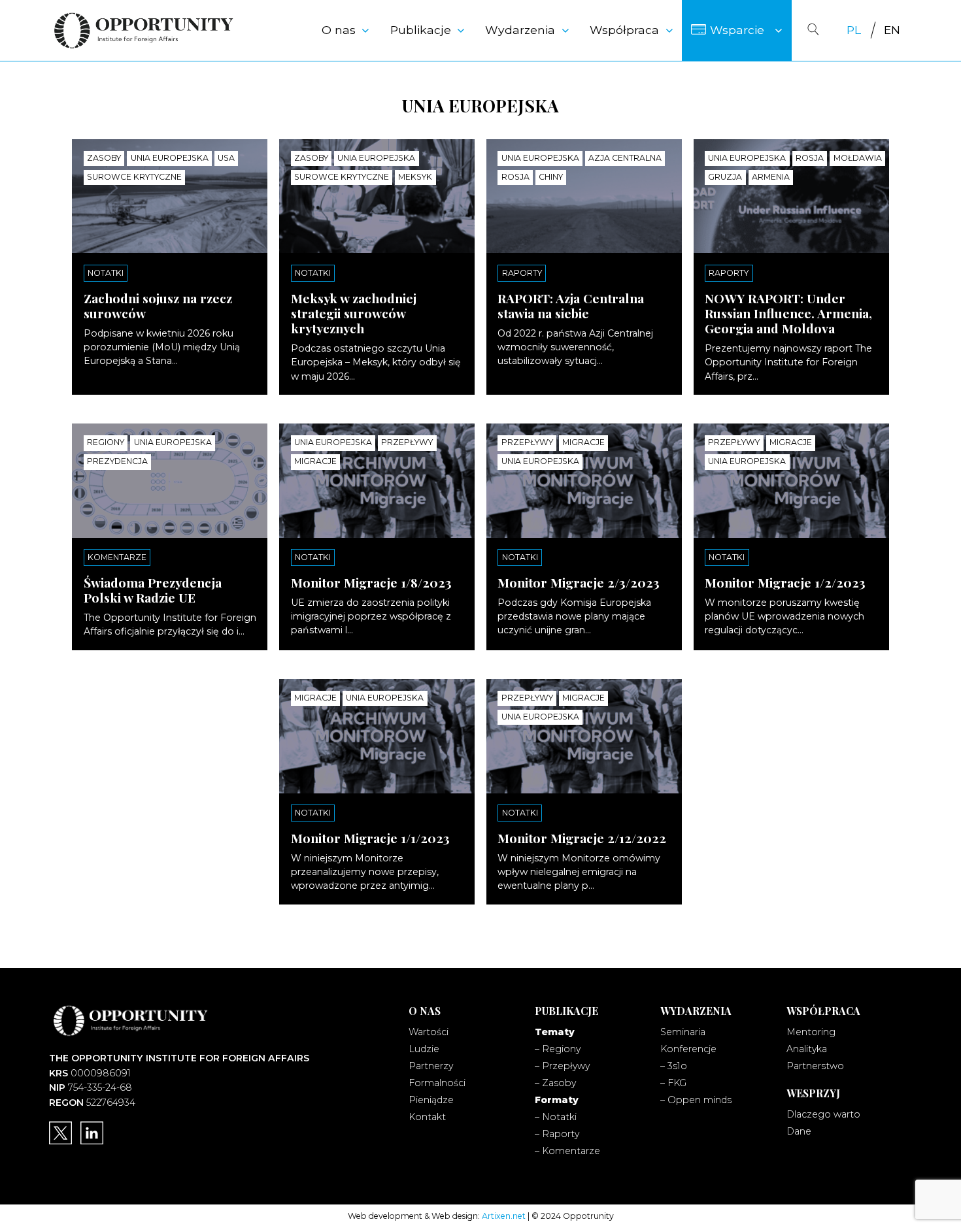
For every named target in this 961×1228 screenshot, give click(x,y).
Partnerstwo (815, 1066)
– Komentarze (567, 1151)
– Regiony (558, 1049)
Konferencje (688, 1049)
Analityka (806, 1049)
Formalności (437, 1083)
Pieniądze (431, 1100)
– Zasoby (555, 1083)
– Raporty (557, 1134)
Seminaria (682, 1032)
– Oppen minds (696, 1100)
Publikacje (420, 30)
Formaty (557, 1100)
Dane (798, 1131)
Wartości (428, 1032)
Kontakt (427, 1117)
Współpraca (624, 30)
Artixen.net (504, 1216)
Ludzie (424, 1049)
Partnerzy (431, 1066)
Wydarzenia (520, 30)
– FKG (673, 1083)
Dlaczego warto (823, 1114)
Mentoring (810, 1032)
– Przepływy (562, 1066)
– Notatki (556, 1117)
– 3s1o (673, 1066)
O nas (339, 30)
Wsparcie (737, 30)
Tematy (555, 1032)
